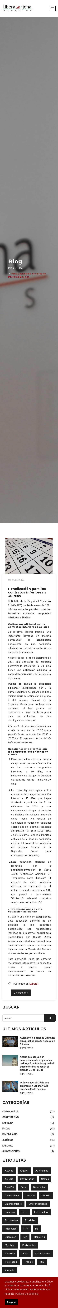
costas (45, 1179)
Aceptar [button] (11, 1302)
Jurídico (7, 1140)
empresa (10, 1212)
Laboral (33, 983)
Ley (25, 1237)
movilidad (10, 1245)
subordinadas (42, 1253)
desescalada (12, 1195)
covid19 (9, 1187)
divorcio (46, 1195)
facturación (11, 1220)
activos (9, 1170)
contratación (21, 992)
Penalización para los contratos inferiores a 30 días (27, 592)
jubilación (10, 1237)
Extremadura (41, 1212)
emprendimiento (38, 1204)
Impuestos (11, 1228)
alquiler (24, 1170)
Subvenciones (11, 1151)
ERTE (24, 1212)
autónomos (41, 1170)
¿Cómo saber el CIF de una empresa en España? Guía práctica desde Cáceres (34, 1085)
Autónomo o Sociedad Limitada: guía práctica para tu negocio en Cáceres (37, 1041)
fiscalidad (30, 1220)
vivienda (9, 1270)
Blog (20, 268)
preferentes (29, 1245)
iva (37, 1228)
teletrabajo (11, 1262)
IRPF (26, 1228)
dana (23, 1187)
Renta (25, 1253)
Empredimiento (13, 1204)
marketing (39, 1237)
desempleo (39, 1187)
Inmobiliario (10, 1134)
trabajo (28, 1262)
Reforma (10, 1253)
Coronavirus (10, 1111)
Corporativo (10, 1117)
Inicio (11, 268)
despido (30, 1195)
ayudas (9, 1179)
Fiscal (6, 1128)
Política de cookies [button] (26, 1293)
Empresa (8, 1123)
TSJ (42, 1262)
